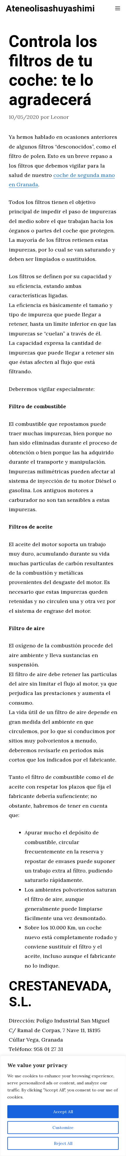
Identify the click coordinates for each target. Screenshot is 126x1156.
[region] (63, 1106)
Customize (63, 1127)
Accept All (63, 1111)
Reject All (63, 1143)
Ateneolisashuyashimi (50, 8)
